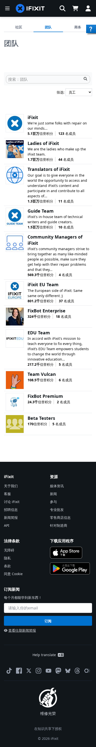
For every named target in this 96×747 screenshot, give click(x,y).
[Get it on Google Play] (70, 568)
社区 (18, 27)
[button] (62, 8)
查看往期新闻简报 (22, 630)
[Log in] (88, 8)
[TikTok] (9, 671)
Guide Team (41, 211)
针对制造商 (58, 525)
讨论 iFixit (11, 501)
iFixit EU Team (43, 284)
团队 (48, 27)
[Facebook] (19, 671)
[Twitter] (29, 671)
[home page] (30, 8)
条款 (7, 566)
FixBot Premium (45, 396)
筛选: (61, 92)
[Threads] (77, 671)
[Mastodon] (58, 671)
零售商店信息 (60, 517)
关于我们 (11, 486)
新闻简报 (11, 517)
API (6, 525)
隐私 (7, 558)
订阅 (48, 621)
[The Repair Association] (87, 671)
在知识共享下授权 (48, 728)
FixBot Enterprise (46, 311)
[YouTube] (48, 671)
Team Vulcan (42, 374)
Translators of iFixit (49, 169)
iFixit (33, 117)
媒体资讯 (57, 486)
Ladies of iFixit (43, 143)
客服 (7, 493)
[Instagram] (39, 671)
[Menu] (7, 8)
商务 (77, 27)
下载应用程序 (62, 541)
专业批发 (57, 509)
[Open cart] (75, 8)
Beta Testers (41, 418)
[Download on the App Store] (66, 553)
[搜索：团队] (85, 79)
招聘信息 (11, 509)
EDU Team (39, 333)
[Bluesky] (67, 670)
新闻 (53, 493)
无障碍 (9, 550)
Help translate (44, 654)
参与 (53, 501)
